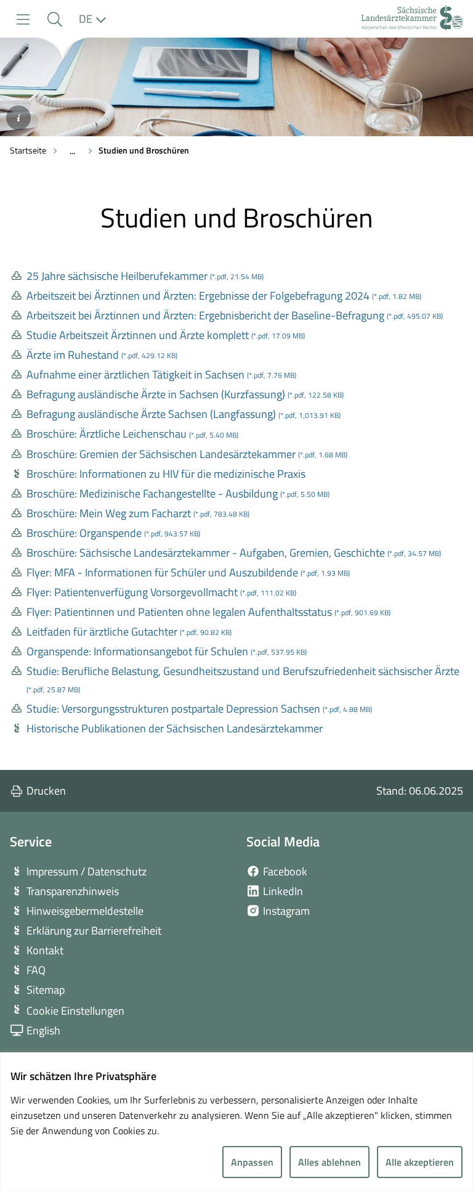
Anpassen (252, 1162)
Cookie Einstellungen (75, 1010)
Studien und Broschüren (144, 150)
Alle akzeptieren (420, 1162)
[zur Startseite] (412, 19)
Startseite (28, 150)
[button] (54, 19)
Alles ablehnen (329, 1162)
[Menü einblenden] (23, 19)
